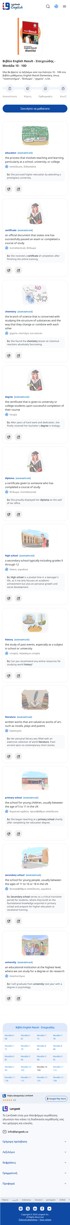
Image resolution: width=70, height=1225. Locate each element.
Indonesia (26, 1199)
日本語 (62, 1199)
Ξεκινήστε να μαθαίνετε (35, 108)
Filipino (5, 1199)
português (51, 1199)
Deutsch (38, 1199)
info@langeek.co (18, 1131)
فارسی (15, 1199)
